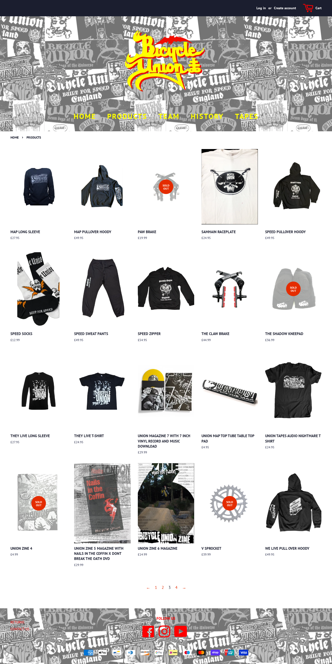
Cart (318, 8)
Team (169, 116)
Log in (261, 8)
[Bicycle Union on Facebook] (148, 635)
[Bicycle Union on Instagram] (164, 635)
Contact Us (19, 629)
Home (85, 116)
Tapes (247, 116)
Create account (285, 8)
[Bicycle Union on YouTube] (180, 635)
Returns (17, 622)
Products (127, 116)
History (207, 116)
